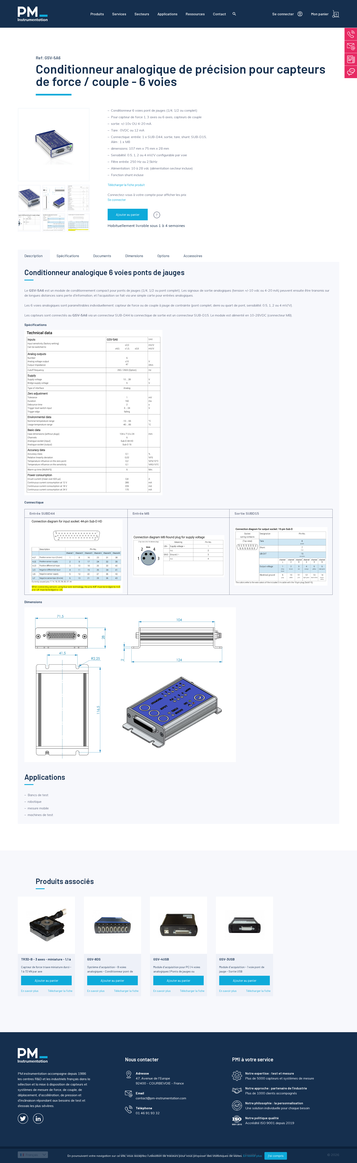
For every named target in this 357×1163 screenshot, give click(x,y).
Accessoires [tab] (192, 255)
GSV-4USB (161, 959)
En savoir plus (29, 990)
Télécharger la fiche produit (126, 185)
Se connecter (117, 200)
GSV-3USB (227, 959)
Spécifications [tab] (68, 255)
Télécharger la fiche (60, 990)
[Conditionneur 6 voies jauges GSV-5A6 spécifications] (78, 198)
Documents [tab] (102, 255)
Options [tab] (163, 255)
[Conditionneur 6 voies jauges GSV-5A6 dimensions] (53, 198)
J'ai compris (276, 1156)
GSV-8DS (94, 959)
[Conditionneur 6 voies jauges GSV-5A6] (29, 198)
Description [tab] (33, 255)
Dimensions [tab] (134, 255)
